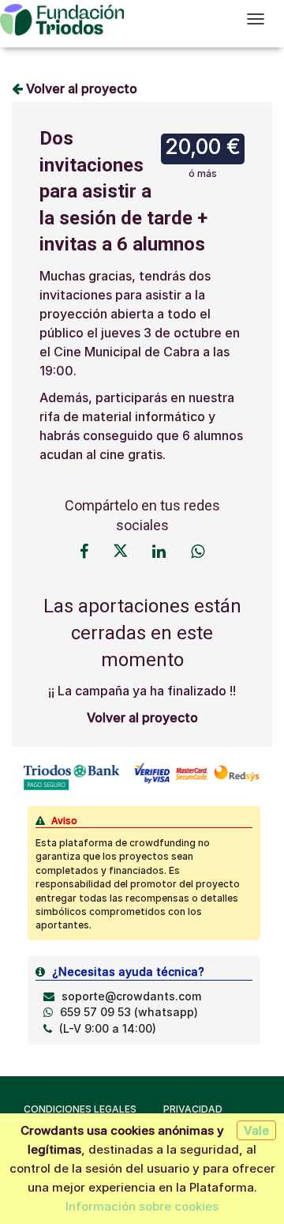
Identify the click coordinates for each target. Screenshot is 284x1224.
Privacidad (192, 1109)
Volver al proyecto (80, 88)
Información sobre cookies (142, 1206)
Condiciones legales (80, 1109)
